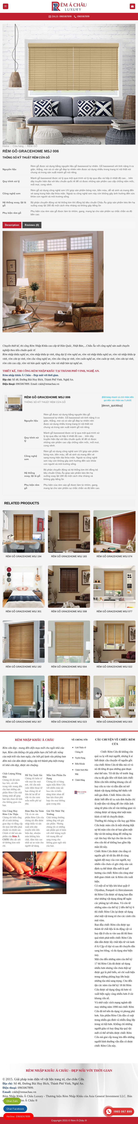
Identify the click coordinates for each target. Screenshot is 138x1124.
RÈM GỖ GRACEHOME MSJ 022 (114, 666)
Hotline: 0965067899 (18, 1116)
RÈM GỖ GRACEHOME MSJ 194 (23, 556)
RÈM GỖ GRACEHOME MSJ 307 (23, 721)
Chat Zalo (12, 1101)
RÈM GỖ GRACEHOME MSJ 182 (23, 666)
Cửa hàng (18, 146)
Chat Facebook (15, 1108)
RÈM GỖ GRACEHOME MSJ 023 (69, 721)
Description (12, 225)
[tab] (12, 225)
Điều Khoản (80, 764)
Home (6, 146)
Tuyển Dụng (80, 758)
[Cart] (132, 6)
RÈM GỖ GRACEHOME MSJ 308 (69, 611)
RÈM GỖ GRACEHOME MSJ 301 (23, 611)
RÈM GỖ (32, 146)
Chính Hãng (80, 780)
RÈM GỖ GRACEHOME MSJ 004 (69, 666)
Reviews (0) (32, 225)
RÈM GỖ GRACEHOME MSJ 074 (114, 556)
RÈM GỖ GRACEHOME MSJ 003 (114, 721)
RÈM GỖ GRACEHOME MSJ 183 (69, 556)
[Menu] (5, 6)
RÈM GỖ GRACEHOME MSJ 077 (114, 611)
